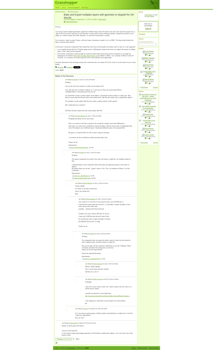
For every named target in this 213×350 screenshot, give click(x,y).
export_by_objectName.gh (82, 176)
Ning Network (150, 16)
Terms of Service (154, 348)
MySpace (61, 67)
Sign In (148, 29)
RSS (57, 343)
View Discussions (71, 22)
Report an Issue (142, 348)
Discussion (102, 19)
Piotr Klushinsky (151, 101)
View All (155, 87)
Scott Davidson (149, 14)
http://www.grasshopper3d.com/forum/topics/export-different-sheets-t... (107, 296)
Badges (133, 348)
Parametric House (149, 53)
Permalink (66, 80)
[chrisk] (58, 19)
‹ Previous (59, 339)
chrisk (73, 19)
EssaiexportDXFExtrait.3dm (82, 178)
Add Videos (144, 142)
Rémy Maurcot (81, 116)
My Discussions (73, 12)
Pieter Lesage (97, 279)
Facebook (69, 67)
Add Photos (144, 87)
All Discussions (60, 12)
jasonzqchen (74, 323)
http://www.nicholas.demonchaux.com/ (86, 56)
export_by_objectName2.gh (92, 259)
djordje (75, 79)
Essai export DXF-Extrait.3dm (79, 147)
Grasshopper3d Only (147, 42)
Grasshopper (66, 2)
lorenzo (85, 308)
